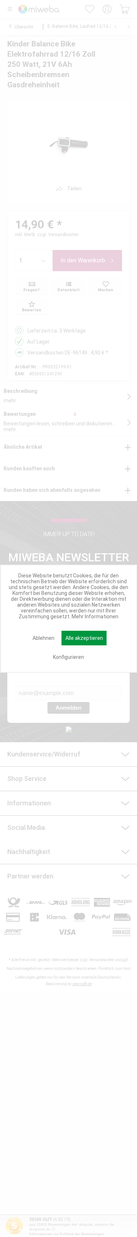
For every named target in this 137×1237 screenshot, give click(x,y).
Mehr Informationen (95, 616)
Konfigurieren (68, 657)
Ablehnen (43, 638)
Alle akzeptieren (84, 638)
